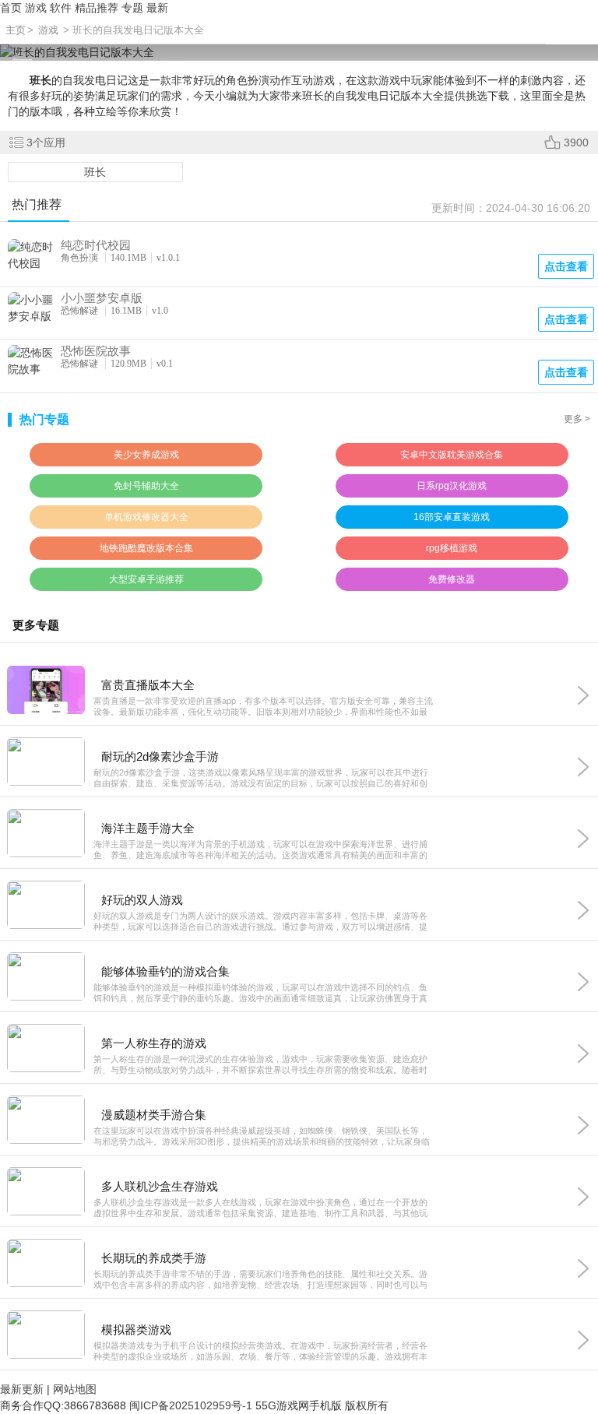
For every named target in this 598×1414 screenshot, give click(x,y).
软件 (61, 8)
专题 (132, 8)
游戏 (36, 8)
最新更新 (22, 1389)
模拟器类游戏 (136, 1329)
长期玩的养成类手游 (153, 1258)
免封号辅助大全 (146, 485)
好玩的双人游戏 (142, 900)
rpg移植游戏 (451, 548)
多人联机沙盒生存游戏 (159, 1186)
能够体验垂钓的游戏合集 (165, 971)
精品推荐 (96, 8)
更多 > (577, 418)
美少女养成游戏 (146, 454)
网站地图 (75, 1389)
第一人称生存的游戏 (153, 1043)
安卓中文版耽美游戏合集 (451, 454)
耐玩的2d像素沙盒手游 (160, 756)
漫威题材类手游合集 (153, 1114)
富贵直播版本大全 (148, 685)
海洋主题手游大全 (148, 828)
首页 (11, 8)
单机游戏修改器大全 (146, 517)
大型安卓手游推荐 (146, 579)
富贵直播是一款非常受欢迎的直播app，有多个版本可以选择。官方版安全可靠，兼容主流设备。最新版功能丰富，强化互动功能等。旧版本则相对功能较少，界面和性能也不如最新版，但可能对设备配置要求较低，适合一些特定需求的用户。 (263, 706)
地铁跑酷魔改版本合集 (146, 548)
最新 (157, 8)
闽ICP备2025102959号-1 (190, 1405)
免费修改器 (451, 579)
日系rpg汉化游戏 (452, 485)
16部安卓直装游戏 (451, 517)
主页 (15, 30)
